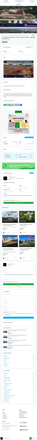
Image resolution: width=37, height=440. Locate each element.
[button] (32, 35)
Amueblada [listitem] (5, 364)
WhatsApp (22, 178)
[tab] (31, 8)
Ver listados (9, 265)
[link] (10, 217)
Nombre (4, 185)
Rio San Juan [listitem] (5, 416)
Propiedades (21, 414)
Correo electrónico (6, 189)
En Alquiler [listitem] (5, 357)
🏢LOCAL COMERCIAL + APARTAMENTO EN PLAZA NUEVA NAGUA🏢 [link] (17, 340)
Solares (7, 35)
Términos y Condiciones (22, 411)
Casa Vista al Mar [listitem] (6, 398)
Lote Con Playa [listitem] (6, 400)
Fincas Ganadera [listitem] (6, 391)
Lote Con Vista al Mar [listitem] (7, 397)
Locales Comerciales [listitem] (7, 379)
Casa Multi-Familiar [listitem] (7, 377)
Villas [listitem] (5, 382)
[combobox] (26, 192)
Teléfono (20, 185)
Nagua (16, 236)
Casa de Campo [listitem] (6, 394)
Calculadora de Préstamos (23, 417)
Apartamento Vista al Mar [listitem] (8, 383)
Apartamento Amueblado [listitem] (8, 389)
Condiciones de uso (17, 200)
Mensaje (4, 193)
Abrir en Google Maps (29, 137)
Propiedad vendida (29, 236)
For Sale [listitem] (5, 361)
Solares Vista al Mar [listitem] (7, 380)
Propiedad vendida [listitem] (7, 358)
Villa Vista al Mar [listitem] (6, 385)
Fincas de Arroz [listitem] (6, 401)
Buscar (18, 317)
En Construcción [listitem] (6, 363)
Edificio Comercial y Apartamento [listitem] (9, 395)
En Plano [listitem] (5, 360)
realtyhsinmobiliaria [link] (7, 232)
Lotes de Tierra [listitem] (6, 386)
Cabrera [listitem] (4, 413)
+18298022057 (11, 178)
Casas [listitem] (5, 374)
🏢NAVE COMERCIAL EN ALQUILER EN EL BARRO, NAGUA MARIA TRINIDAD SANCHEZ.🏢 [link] (19, 345)
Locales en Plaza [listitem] (6, 392)
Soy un (20, 189)
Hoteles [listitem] (5, 388)
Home (4, 35)
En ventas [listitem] (5, 355)
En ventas (13, 236)
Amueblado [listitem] (5, 366)
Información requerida (18, 202)
